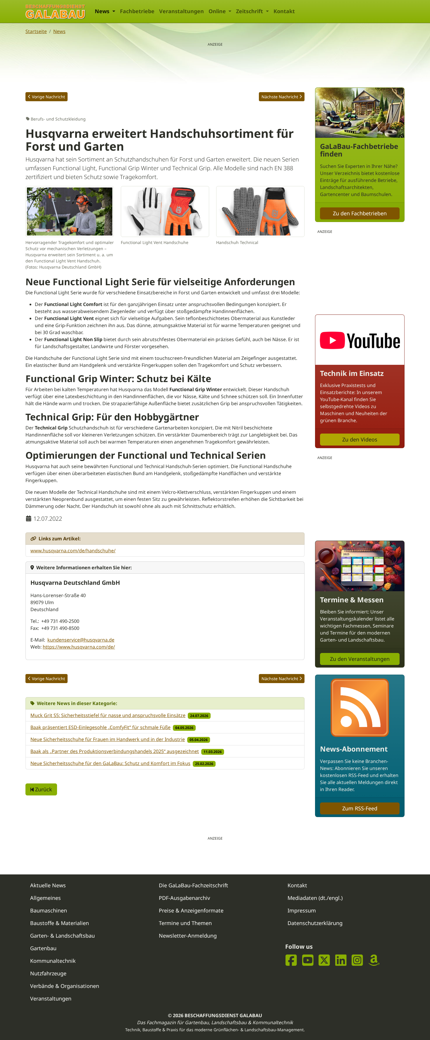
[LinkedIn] (341, 960)
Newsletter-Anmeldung (188, 935)
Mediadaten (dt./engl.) (315, 897)
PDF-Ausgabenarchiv (184, 897)
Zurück (43, 789)
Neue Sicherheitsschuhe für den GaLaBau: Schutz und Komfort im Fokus (110, 763)
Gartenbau (43, 948)
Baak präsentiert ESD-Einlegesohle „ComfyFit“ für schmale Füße (100, 727)
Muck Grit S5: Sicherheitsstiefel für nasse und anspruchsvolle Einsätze (107, 715)
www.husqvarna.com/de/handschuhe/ (73, 550)
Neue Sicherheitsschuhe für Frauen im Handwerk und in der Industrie (107, 739)
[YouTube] (308, 960)
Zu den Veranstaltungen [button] (360, 658)
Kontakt (284, 11)
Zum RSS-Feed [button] (359, 808)
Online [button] (218, 11)
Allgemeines (45, 897)
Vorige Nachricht (48, 96)
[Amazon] (374, 960)
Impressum (302, 910)
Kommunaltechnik (53, 960)
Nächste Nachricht (280, 96)
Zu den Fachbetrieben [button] (360, 213)
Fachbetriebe (137, 11)
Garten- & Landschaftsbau (62, 935)
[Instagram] (357, 960)
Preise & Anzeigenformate (191, 910)
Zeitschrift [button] (250, 11)
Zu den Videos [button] (359, 439)
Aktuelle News (48, 885)
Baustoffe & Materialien (59, 922)
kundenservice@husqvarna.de (80, 640)
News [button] (103, 11)
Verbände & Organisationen (64, 985)
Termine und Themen (185, 922)
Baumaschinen (48, 910)
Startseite (36, 31)
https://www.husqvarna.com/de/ (79, 647)
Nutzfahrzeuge (48, 973)
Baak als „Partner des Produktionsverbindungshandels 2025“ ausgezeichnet (114, 751)
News (59, 31)
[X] (324, 960)
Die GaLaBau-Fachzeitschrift (193, 885)
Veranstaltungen (181, 11)
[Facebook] (291, 960)
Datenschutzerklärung (315, 922)
